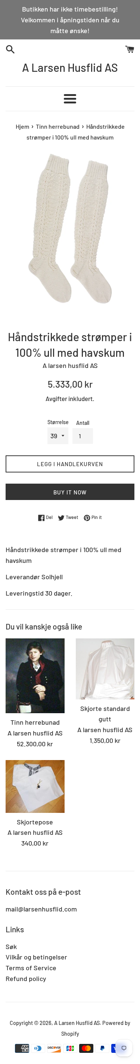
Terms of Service (31, 968)
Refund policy (26, 978)
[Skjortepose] (35, 786)
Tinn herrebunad (35, 722)
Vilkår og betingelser (36, 957)
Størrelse (58, 422)
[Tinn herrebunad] (35, 675)
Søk (11, 946)
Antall (82, 423)
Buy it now (70, 492)
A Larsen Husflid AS (70, 67)
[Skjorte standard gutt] (105, 668)
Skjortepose (35, 822)
